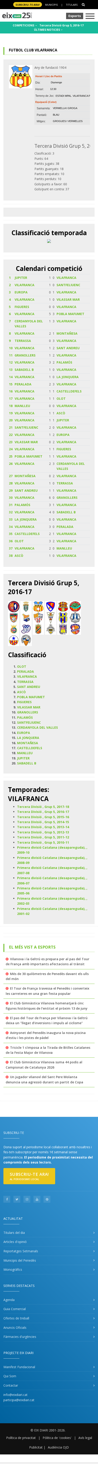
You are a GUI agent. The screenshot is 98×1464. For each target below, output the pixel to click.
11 (11, 355)
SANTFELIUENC (68, 285)
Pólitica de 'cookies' (57, 1438)
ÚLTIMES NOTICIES (47, 30)
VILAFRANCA (66, 277)
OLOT (61, 398)
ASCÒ (61, 413)
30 (11, 497)
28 (11, 483)
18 (11, 406)
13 (11, 369)
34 (11, 526)
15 (11, 384)
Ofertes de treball (16, 1318)
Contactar (10, 1385)
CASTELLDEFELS (69, 391)
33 (11, 519)
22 (11, 435)
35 (11, 534)
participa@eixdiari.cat (18, 1400)
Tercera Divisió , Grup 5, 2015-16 (43, 817)
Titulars (71, 4)
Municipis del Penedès (19, 1260)
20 (11, 420)
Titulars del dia (14, 1232)
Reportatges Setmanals (20, 1251)
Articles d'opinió (15, 1242)
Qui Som (9, 1376)
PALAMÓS (64, 362)
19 (11, 413)
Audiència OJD (58, 1447)
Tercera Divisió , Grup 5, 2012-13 (43, 832)
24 (11, 449)
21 (11, 427)
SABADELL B (24, 369)
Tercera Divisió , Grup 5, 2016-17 (43, 812)
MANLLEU (22, 406)
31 (11, 505)
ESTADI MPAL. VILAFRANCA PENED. (77, 95)
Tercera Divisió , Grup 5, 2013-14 (43, 827)
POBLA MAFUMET (70, 314)
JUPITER (21, 277)
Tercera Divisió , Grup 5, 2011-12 (43, 837)
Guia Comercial (14, 1309)
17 (11, 398)
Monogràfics (12, 1269)
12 (11, 362)
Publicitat (36, 1447)
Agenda (9, 1300)
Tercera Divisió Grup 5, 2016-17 (61, 25)
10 (11, 348)
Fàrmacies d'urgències (19, 1336)
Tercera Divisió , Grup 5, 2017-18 (43, 807)
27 (11, 476)
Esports (74, 16)
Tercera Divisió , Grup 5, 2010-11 (43, 842)
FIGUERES (22, 307)
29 (11, 490)
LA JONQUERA (68, 377)
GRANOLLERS (25, 355)
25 (11, 456)
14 (11, 377)
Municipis (51, 4)
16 (11, 391)
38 (11, 555)
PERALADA (23, 384)
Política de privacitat (21, 1438)
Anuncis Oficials (14, 1327)
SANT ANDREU (68, 348)
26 (11, 463)
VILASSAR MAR (68, 299)
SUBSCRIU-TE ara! (27, 4)
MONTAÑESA (67, 333)
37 (11, 548)
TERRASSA (23, 341)
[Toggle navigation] (90, 16)
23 (11, 442)
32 (11, 512)
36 (11, 541)
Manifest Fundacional (19, 1367)
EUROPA (21, 292)
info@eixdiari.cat (15, 1395)
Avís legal (85, 1438)
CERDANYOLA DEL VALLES (37, 727)
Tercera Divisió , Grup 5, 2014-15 (43, 822)
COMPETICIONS (24, 25)
